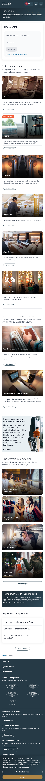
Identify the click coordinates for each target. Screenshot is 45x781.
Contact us (8, 721)
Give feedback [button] (9, 750)
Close (22, 777)
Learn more (10, 109)
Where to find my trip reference (16, 54)
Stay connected (8, 547)
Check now (9, 364)
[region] (22, 768)
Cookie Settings (22, 772)
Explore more (7, 492)
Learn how (6, 519)
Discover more (8, 575)
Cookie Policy (35, 763)
